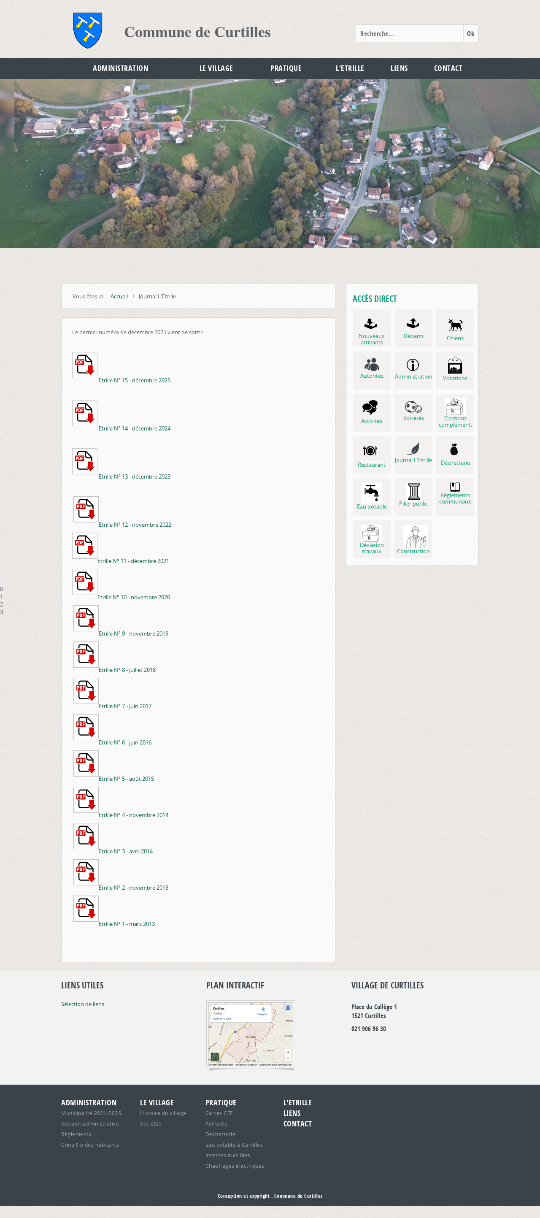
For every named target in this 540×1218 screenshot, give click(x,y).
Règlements (76, 1134)
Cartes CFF (219, 1113)
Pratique (286, 68)
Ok (470, 33)
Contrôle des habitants (90, 1144)
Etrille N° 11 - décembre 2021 (133, 561)
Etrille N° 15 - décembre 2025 (134, 380)
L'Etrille (350, 68)
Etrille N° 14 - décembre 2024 (134, 428)
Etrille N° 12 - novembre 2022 (135, 524)
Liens (399, 68)
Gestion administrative (90, 1123)
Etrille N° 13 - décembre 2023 (134, 476)
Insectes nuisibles (228, 1155)
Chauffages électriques (235, 1165)
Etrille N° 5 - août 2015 (126, 778)
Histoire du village (163, 1113)
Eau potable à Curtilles (234, 1144)
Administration (120, 68)
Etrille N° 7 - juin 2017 (125, 706)
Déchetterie (220, 1134)
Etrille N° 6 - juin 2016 (125, 742)
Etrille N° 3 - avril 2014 (126, 851)
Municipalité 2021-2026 (91, 1113)
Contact (448, 68)
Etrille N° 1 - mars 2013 (127, 924)
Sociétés (151, 1123)
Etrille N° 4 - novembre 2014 (133, 815)
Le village (216, 68)
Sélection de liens (82, 1004)
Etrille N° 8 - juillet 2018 (127, 670)
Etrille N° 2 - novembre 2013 (133, 887)
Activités (216, 1123)
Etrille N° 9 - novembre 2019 (133, 633)
